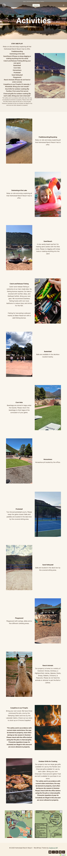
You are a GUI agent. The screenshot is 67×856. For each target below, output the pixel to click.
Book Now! (36, 5)
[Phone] (53, 852)
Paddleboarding (17, 51)
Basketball (17, 65)
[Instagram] (63, 852)
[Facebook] (60, 852)
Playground (17, 77)
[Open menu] (63, 5)
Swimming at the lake (17, 54)
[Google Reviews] (56, 852)
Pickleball (17, 72)
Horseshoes (17, 70)
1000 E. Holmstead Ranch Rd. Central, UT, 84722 (33, 1)
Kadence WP (53, 848)
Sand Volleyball (17, 75)
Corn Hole (17, 68)
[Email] (50, 852)
